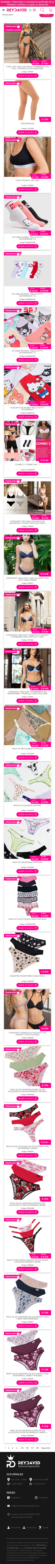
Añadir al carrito (25, 75)
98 (37, 1448)
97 (32, 1448)
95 (22, 1448)
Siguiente (45, 1448)
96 (27, 1448)
